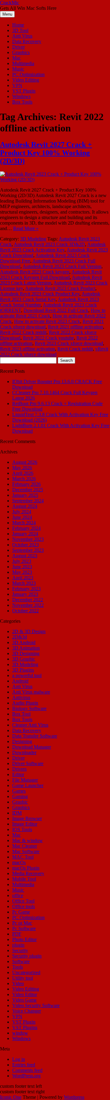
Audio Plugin (25, 703)
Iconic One (10, 1097)
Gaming (20, 796)
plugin (18, 945)
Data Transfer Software (34, 736)
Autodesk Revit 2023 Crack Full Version (62, 266)
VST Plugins (24, 1027)
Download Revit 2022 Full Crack (56, 310)
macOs (19, 862)
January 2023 (25, 594)
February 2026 (26, 484)
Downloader (24, 752)
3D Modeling (33, 238)
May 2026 (22, 467)
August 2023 (24, 555)
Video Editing (25, 79)
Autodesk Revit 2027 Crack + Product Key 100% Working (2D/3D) (46, 153)
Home (18, 25)
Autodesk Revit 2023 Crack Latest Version (51, 280)
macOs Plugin (25, 868)
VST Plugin (23, 91)
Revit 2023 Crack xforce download (69, 343)
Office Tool (23, 901)
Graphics (21, 52)
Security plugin (27, 956)
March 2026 (24, 478)
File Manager (25, 780)
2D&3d (19, 637)
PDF (16, 934)
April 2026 (22, 473)
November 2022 (28, 605)
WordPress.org (26, 1075)
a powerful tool (27, 675)
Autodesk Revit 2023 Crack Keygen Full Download (51, 274)
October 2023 (25, 544)
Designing (22, 741)
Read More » (25, 228)
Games (19, 791)
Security (20, 950)
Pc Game (21, 912)
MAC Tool (23, 857)
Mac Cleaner (24, 846)
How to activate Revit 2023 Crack (47, 321)
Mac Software (25, 851)
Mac (16, 58)
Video (18, 983)
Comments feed (27, 1070)
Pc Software (24, 928)
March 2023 (24, 583)
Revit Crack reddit (75, 348)
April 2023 (22, 577)
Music (18, 69)
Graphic (20, 802)
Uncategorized (26, 972)
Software (21, 961)
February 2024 (26, 528)
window (20, 1033)
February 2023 (26, 588)
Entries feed (23, 1064)
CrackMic (9, 2)
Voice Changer (26, 1011)
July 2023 (21, 561)
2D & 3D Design (29, 631)
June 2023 (22, 566)
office (17, 895)
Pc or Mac (22, 923)
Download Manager (31, 747)
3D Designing (25, 653)
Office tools (23, 906)
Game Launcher (27, 785)
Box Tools (22, 102)
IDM (17, 813)
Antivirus (21, 697)
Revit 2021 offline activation (75, 326)
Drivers (19, 769)
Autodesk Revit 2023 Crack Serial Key (50, 296)
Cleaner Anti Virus (30, 725)
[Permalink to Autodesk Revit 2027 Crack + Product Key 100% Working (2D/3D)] (55, 179)
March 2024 (24, 522)
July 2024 (21, 511)
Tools (17, 967)
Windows (21, 96)
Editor (18, 774)
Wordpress (74, 1097)
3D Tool (20, 30)
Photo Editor (24, 939)
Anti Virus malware (31, 692)
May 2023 (22, 572)
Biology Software (29, 708)
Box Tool (21, 714)
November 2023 (28, 539)
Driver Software (27, 763)
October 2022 (25, 610)
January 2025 (25, 495)
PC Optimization (28, 74)
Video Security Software (36, 1005)
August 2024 (24, 506)
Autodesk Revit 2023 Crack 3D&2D (49, 244)
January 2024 (25, 533)
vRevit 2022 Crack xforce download (54, 351)
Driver (18, 47)
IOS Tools (22, 829)
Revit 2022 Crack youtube (48, 337)
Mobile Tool (24, 879)
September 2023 (28, 550)
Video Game (24, 1000)
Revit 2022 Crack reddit (23, 332)
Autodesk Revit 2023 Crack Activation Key (53, 247)
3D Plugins (23, 670)
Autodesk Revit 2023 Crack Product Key (39, 293)
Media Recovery (28, 873)
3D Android (23, 642)
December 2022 (27, 599)
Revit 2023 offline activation (27, 348)
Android (20, 681)
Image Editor (24, 824)
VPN (17, 85)
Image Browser (27, 818)
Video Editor (24, 994)
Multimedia (23, 63)
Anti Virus (22, 35)
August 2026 (24, 462)
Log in (18, 1059)
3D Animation (26, 648)
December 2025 (27, 489)
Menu (7, 14)
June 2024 (22, 517)
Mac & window (27, 840)
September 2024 (28, 500)
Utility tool (22, 978)
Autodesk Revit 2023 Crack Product (60, 288)
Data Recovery (26, 41)
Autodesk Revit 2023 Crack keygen (34, 271)
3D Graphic (23, 659)
